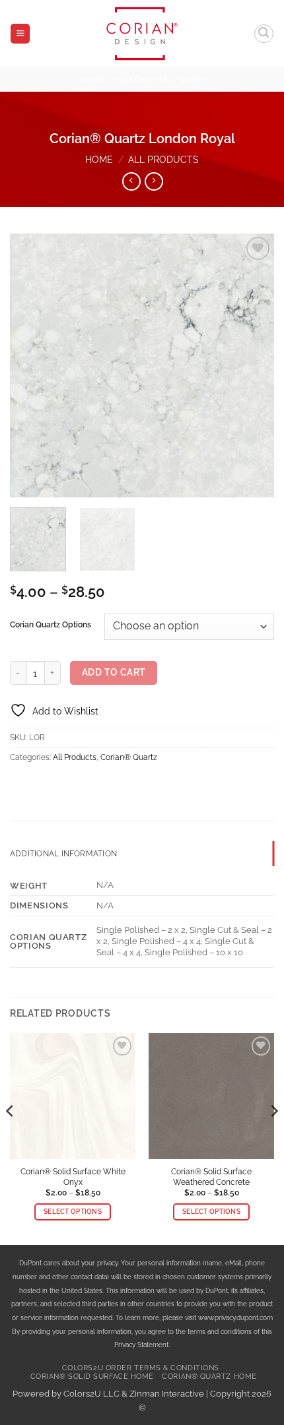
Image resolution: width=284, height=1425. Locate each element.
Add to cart (114, 672)
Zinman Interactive (166, 1394)
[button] (20, 34)
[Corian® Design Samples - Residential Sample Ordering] (142, 33)
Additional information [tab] (63, 853)
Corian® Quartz (128, 757)
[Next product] (131, 181)
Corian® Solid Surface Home (92, 1376)
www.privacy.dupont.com (235, 1317)
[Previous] (32, 365)
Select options (73, 1211)
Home (99, 159)
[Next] (252, 365)
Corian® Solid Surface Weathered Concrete (211, 1176)
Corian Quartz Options (50, 625)
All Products (163, 159)
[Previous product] (154, 181)
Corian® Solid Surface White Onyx (72, 1176)
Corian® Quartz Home (209, 1376)
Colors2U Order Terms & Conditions (140, 1368)
